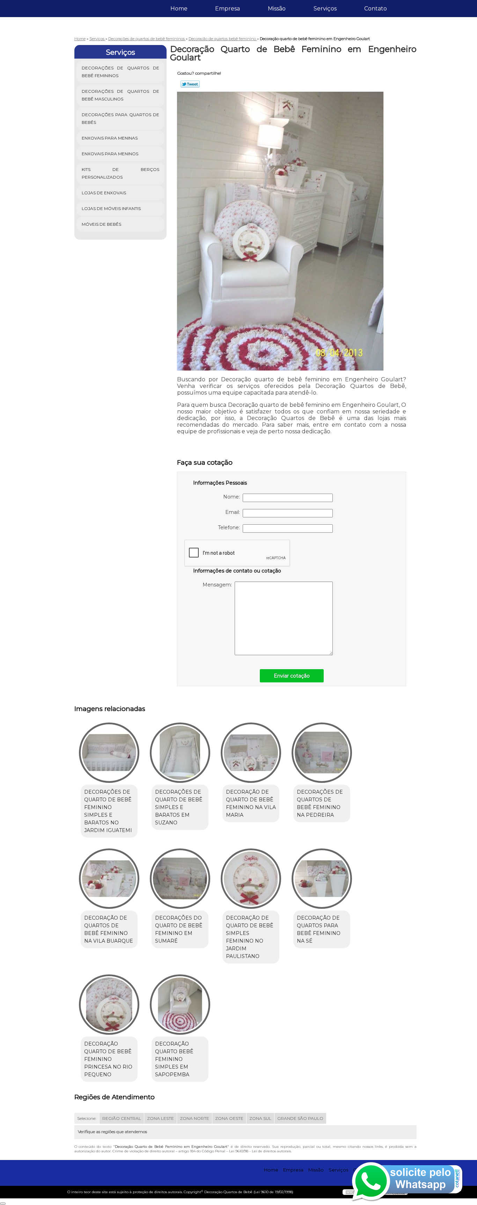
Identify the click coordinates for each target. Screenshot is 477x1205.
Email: (234, 512)
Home (179, 8)
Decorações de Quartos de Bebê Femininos (121, 71)
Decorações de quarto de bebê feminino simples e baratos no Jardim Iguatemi (108, 811)
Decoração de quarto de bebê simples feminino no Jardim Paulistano (249, 937)
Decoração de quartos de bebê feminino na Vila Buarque (108, 929)
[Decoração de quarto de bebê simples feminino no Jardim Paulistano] (251, 878)
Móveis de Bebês (101, 224)
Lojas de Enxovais (104, 192)
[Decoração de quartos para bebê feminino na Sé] (322, 878)
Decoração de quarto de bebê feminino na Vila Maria (251, 803)
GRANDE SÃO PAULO (300, 1118)
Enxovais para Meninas (110, 138)
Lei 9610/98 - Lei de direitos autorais (260, 1151)
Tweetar (190, 84)
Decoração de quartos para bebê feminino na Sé (318, 929)
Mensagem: (219, 585)
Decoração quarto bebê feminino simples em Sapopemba (174, 1059)
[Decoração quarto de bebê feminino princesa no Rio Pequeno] (109, 1004)
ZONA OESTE (229, 1118)
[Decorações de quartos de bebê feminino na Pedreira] (322, 753)
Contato (375, 8)
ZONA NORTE (194, 1118)
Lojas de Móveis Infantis (111, 208)
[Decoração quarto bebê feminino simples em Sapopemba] (180, 1004)
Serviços (325, 8)
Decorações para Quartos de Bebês (121, 118)
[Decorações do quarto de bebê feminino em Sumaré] (180, 878)
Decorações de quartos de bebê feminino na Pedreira (320, 803)
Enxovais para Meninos (110, 153)
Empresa (227, 8)
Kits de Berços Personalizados (121, 173)
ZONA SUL (260, 1118)
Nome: (233, 497)
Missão (277, 8)
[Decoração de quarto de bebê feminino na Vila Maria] (251, 753)
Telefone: (230, 527)
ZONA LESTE (160, 1118)
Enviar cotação (292, 676)
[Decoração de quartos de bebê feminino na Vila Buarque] (109, 878)
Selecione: (86, 1118)
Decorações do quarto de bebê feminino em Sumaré (179, 929)
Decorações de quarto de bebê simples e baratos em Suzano (179, 807)
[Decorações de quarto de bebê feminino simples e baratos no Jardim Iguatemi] (109, 753)
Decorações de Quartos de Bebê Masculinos (121, 95)
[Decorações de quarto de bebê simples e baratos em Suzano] (180, 753)
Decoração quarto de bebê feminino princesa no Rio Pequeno (108, 1059)
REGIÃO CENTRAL (121, 1118)
